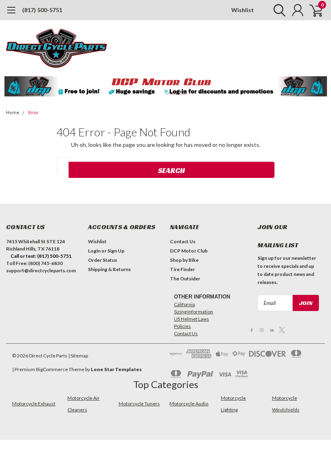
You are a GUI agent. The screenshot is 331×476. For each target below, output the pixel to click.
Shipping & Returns (109, 269)
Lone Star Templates (116, 369)
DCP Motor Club (188, 251)
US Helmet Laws (191, 319)
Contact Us (182, 241)
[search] (277, 10)
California (184, 304)
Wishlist (242, 9)
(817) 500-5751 (42, 9)
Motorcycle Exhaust (33, 404)
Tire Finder (182, 269)
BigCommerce (52, 369)
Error (33, 112)
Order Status (102, 260)
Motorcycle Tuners (139, 404)
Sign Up (115, 251)
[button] (165, 86)
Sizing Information (193, 312)
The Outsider (185, 279)
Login (94, 251)
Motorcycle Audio (189, 404)
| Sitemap (78, 356)
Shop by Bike (184, 260)
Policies (182, 326)
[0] (313, 10)
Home (12, 112)
